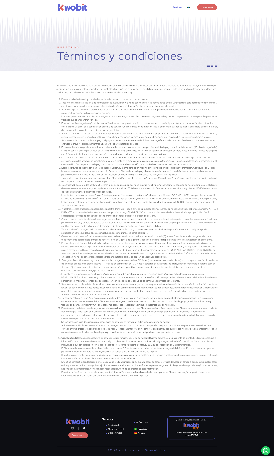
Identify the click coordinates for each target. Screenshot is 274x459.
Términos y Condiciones (155, 450)
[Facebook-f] (78, 428)
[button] (265, 450)
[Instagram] (72, 428)
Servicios (177, 7)
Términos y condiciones (119, 56)
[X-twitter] (84, 428)
